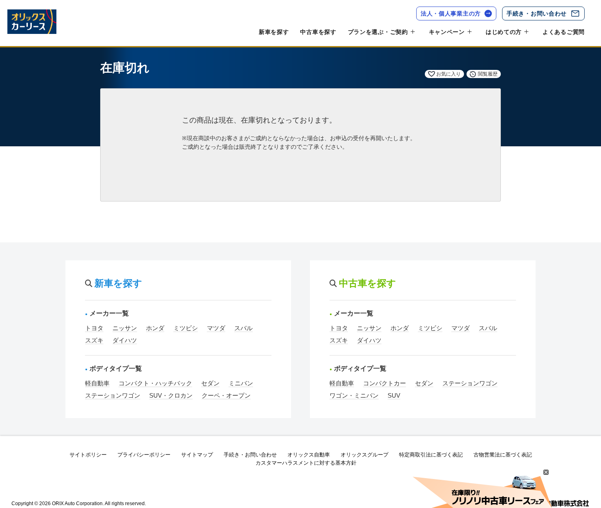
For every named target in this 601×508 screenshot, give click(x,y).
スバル (243, 327)
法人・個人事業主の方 (451, 13)
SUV (394, 395)
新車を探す (274, 32)
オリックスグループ (364, 455)
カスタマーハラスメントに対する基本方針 (306, 463)
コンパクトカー (384, 383)
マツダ (216, 327)
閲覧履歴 (488, 74)
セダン (210, 383)
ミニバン (241, 383)
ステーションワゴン (112, 395)
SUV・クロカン (171, 395)
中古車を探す (318, 32)
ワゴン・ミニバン (354, 395)
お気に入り (448, 74)
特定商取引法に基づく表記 (431, 455)
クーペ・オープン (226, 395)
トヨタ (94, 327)
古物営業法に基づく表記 (502, 455)
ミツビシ (185, 327)
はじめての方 (504, 32)
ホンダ (155, 327)
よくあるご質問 (564, 32)
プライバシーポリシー (143, 455)
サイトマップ (197, 455)
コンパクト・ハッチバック (155, 383)
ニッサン (124, 327)
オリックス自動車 (308, 455)
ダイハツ (124, 340)
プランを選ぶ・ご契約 (378, 32)
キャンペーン (447, 32)
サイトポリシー (88, 455)
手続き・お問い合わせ (537, 13)
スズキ (94, 340)
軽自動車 (97, 383)
